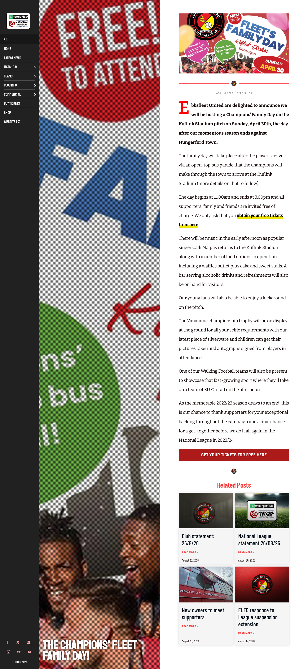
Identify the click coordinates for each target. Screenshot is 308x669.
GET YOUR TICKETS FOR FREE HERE (234, 455)
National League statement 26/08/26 (259, 539)
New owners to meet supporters (203, 613)
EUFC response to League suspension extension (258, 617)
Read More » (190, 552)
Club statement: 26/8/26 (198, 539)
